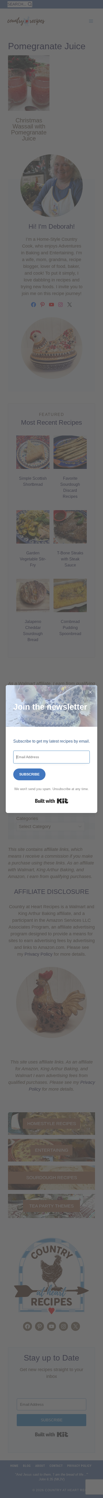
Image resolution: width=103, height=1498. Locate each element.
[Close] (90, 692)
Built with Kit (51, 800)
